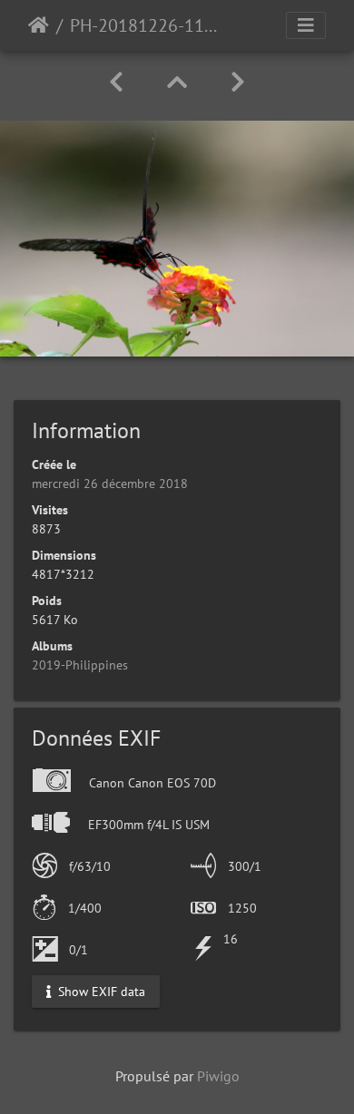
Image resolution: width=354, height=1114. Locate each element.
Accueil (38, 25)
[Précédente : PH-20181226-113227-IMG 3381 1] (116, 82)
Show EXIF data (99, 990)
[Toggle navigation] (306, 25)
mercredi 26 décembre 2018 (110, 483)
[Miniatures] (177, 82)
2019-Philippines (80, 665)
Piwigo (218, 1076)
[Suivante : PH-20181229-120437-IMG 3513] (238, 82)
